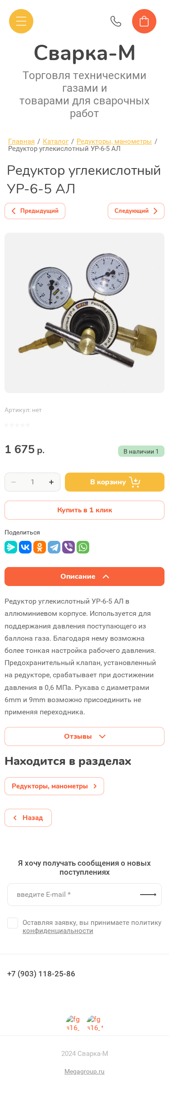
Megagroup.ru (84, 1071)
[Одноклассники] (39, 547)
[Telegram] (54, 547)
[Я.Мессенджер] (11, 547)
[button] (21, 21)
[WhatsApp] (83, 547)
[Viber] (68, 547)
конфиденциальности (58, 931)
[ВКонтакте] (25, 547)
